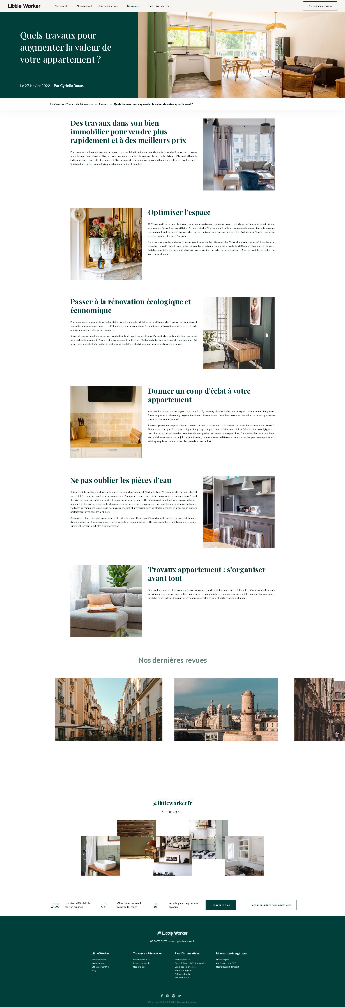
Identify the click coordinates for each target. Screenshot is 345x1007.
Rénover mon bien (142, 963)
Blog (94, 970)
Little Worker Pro (159, 5)
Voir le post (61, 679)
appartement (162, 254)
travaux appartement (123, 500)
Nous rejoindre (182, 959)
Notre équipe (98, 963)
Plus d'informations (187, 953)
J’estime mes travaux (320, 5)
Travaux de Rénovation (147, 953)
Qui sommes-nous (108, 5)
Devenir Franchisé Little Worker (191, 963)
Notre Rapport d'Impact (227, 966)
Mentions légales (183, 970)
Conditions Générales (186, 966)
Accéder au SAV (182, 977)
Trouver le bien (220, 905)
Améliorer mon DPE (226, 963)
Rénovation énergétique (231, 953)
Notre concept (99, 959)
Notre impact (84, 5)
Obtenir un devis (141, 959)
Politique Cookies (183, 974)
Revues (103, 104)
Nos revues (133, 5)
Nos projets (61, 5)
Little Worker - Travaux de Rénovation (71, 104)
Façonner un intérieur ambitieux (270, 905)
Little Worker (100, 953)
